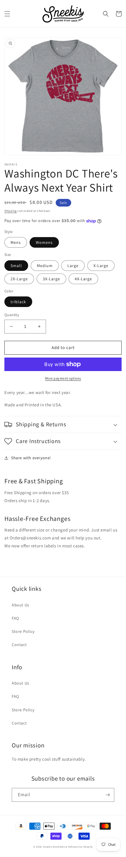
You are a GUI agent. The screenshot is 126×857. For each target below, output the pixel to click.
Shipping (10, 211)
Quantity (11, 314)
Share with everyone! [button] (31, 457)
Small (16, 265)
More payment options (63, 378)
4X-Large (83, 278)
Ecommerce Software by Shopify (73, 846)
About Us (20, 605)
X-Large (100, 265)
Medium (45, 265)
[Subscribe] (107, 795)
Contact (19, 644)
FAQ (15, 618)
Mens (16, 242)
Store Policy (23, 631)
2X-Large (19, 278)
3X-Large (51, 278)
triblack (18, 301)
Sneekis (47, 846)
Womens (44, 242)
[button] (7, 13)
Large (73, 265)
